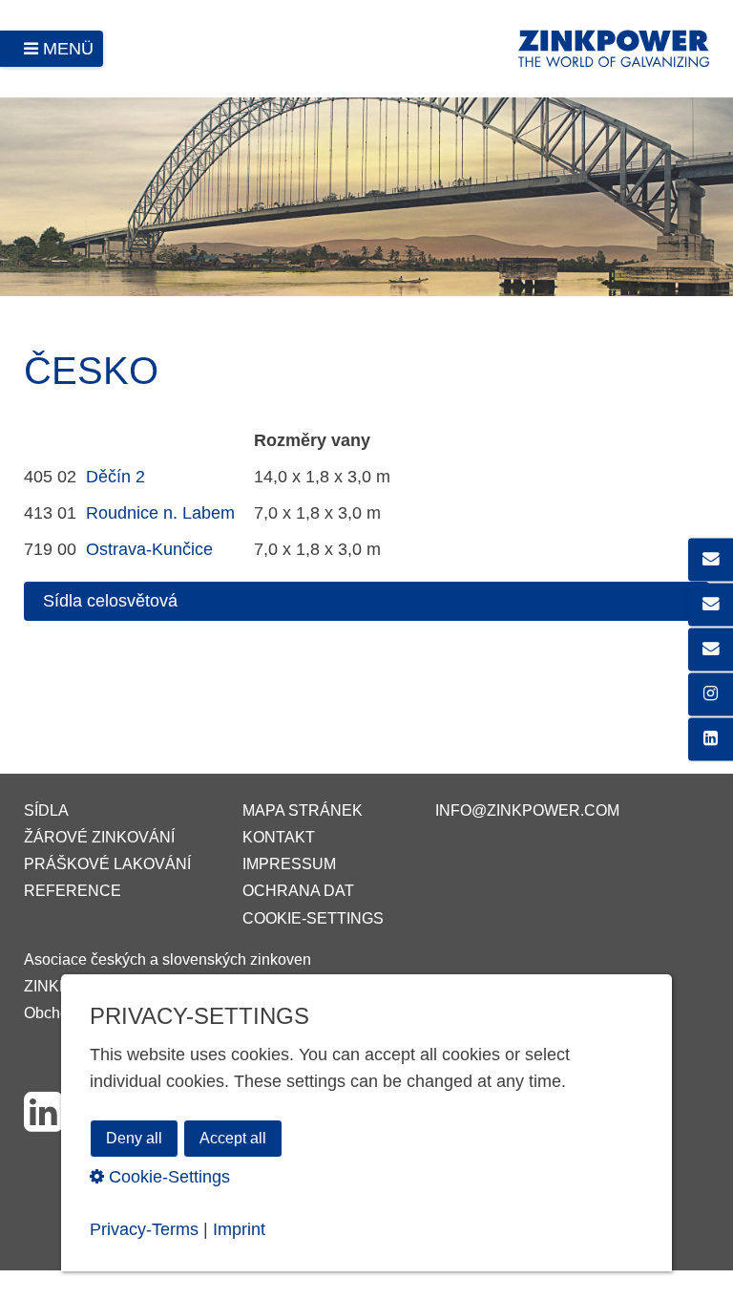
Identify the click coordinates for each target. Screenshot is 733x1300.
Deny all (134, 1138)
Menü (68, 48)
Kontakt (278, 837)
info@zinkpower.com (527, 810)
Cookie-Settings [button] (167, 1176)
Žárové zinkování (99, 837)
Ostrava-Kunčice (149, 549)
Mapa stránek (302, 810)
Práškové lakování (107, 864)
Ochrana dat (298, 891)
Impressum (289, 864)
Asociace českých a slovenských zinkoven (167, 959)
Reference (72, 891)
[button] (366, 601)
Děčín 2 (115, 476)
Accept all (232, 1138)
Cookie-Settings (313, 918)
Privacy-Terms (144, 1229)
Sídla (46, 810)
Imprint (239, 1229)
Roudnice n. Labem (160, 512)
